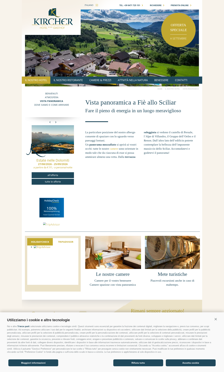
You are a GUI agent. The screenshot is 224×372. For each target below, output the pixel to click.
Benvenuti (51, 93)
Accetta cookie (190, 363)
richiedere (157, 5)
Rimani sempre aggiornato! (157, 310)
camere (114, 148)
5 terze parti (24, 326)
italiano (89, 5)
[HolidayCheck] (51, 207)
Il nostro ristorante (68, 80)
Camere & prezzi (100, 80)
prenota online (181, 5)
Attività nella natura (133, 80)
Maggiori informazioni (33, 363)
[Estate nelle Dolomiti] (53, 152)
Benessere (161, 80)
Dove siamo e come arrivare (51, 104)
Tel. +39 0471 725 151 (131, 5)
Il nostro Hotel (36, 80)
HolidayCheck (40, 241)
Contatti (181, 80)
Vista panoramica (51, 101)
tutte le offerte (53, 181)
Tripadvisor (65, 241)
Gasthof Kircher (51, 17)
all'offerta (53, 175)
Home (159, 89)
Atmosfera (51, 97)
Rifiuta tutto (138, 363)
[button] (215, 319)
